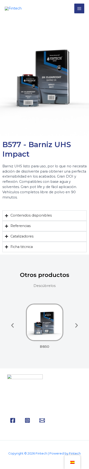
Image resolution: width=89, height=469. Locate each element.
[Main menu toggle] (79, 9)
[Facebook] (12, 420)
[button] (12, 325)
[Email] (42, 420)
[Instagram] (27, 420)
